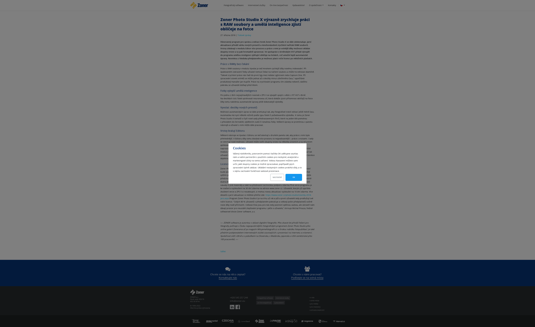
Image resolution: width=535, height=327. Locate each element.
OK (294, 177)
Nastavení (277, 177)
